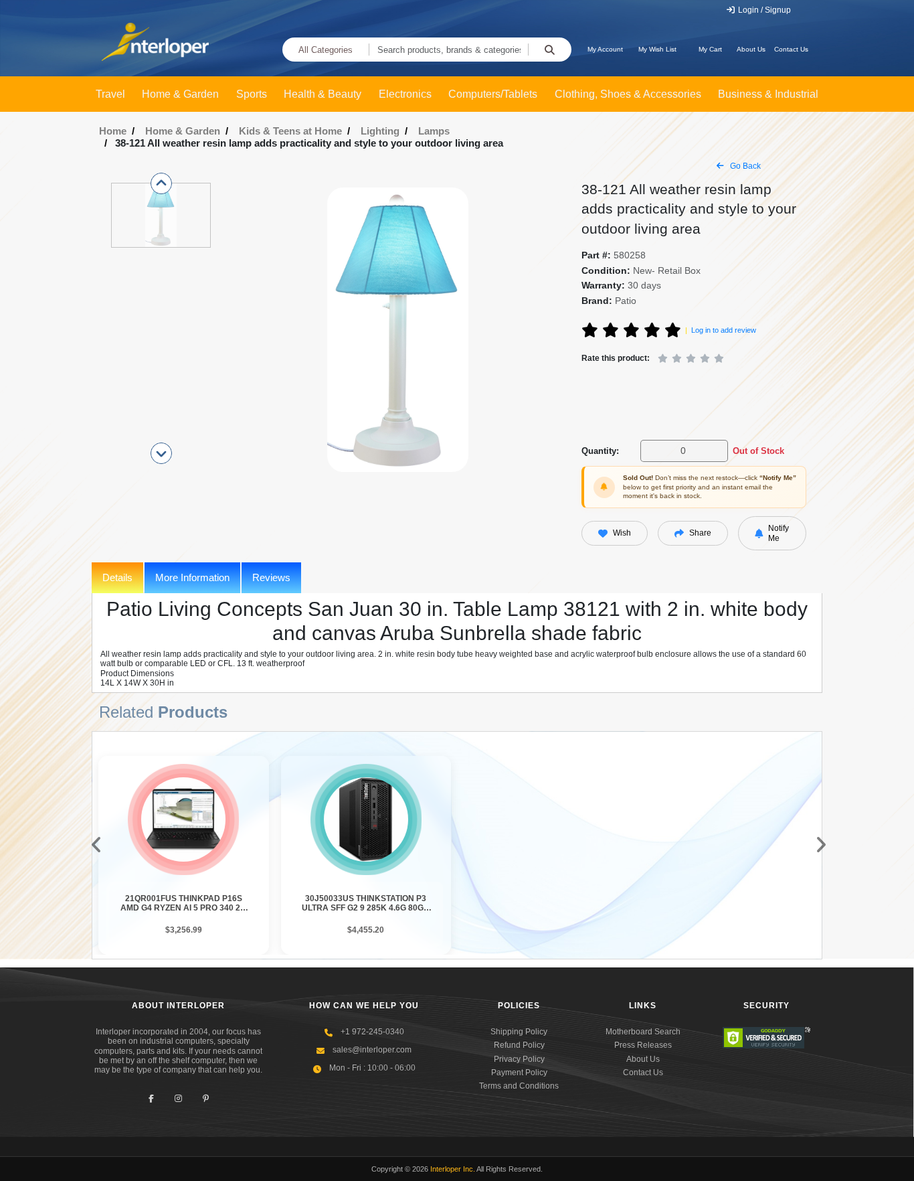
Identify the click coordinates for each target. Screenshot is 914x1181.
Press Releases (643, 1045)
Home (112, 131)
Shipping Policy (518, 1031)
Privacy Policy (519, 1059)
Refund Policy (519, 1045)
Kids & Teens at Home (290, 131)
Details (117, 577)
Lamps (434, 131)
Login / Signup (763, 10)
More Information (192, 577)
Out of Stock (758, 451)
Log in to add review (723, 330)
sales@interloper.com (372, 1049)
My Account (605, 49)
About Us (751, 49)
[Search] (549, 49)
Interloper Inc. (452, 1169)
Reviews (271, 577)
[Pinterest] (205, 1099)
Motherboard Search (643, 1031)
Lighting (380, 131)
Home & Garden (182, 131)
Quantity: (600, 451)
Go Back (744, 166)
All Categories (325, 50)
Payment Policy (519, 1072)
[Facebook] (151, 1099)
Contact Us (791, 49)
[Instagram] (178, 1099)
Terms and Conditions (519, 1086)
